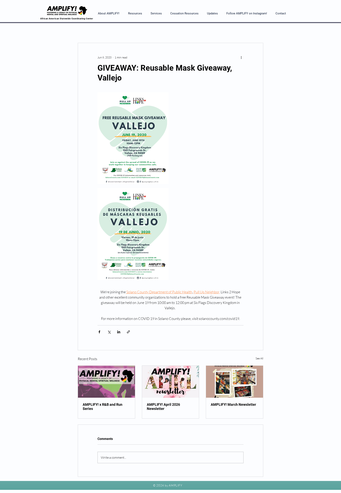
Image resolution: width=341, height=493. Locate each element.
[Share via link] (128, 332)
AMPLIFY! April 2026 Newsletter (163, 406)
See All (259, 358)
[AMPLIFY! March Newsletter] (234, 382)
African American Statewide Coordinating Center (66, 18)
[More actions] (241, 57)
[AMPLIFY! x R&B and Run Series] (106, 382)
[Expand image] (133, 138)
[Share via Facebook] (99, 332)
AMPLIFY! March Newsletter (233, 404)
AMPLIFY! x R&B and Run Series (102, 406)
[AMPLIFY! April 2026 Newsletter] (170, 382)
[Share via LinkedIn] (119, 332)
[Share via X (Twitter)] (109, 332)
